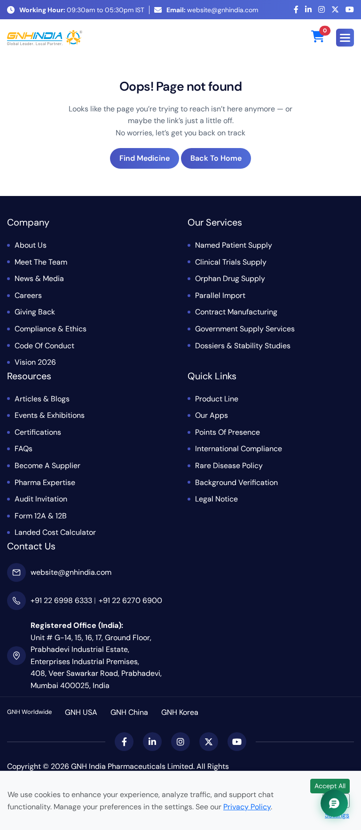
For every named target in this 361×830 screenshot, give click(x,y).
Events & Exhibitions (50, 415)
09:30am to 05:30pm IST (81, 10)
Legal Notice (216, 499)
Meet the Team (41, 262)
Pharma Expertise (45, 482)
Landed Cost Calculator (55, 532)
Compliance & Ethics (50, 329)
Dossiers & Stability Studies (242, 346)
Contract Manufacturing (236, 312)
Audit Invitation (41, 499)
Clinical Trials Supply (231, 262)
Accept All (329, 786)
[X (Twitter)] (335, 10)
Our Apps (211, 415)
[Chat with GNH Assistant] (334, 803)
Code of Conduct (44, 346)
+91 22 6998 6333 (61, 600)
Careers (28, 295)
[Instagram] (321, 10)
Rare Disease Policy (229, 465)
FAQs (23, 449)
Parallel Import (220, 295)
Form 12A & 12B (41, 516)
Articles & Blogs (42, 399)
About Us (31, 245)
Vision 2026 (35, 362)
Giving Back (35, 312)
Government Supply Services (245, 329)
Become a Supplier (47, 465)
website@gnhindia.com (212, 10)
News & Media (39, 278)
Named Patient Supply (233, 245)
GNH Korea (179, 712)
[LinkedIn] (308, 10)
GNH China (129, 712)
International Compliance (238, 449)
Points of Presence (227, 432)
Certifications (38, 432)
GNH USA (81, 712)
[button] (345, 38)
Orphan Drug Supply (230, 278)
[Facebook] (296, 10)
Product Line (216, 399)
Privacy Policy (247, 807)
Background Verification (236, 482)
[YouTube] (349, 10)
